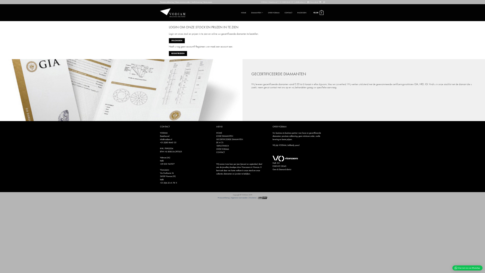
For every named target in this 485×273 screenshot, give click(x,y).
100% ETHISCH (222, 145)
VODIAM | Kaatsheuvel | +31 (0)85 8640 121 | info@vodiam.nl (283, 2)
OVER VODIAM (274, 13)
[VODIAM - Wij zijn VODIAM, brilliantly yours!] (172, 13)
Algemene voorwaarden (239, 198)
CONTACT (288, 13)
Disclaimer (252, 198)
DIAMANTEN (256, 13)
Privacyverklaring (223, 198)
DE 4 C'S (219, 142)
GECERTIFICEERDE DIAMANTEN (229, 139)
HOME (243, 13)
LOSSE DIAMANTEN (224, 136)
